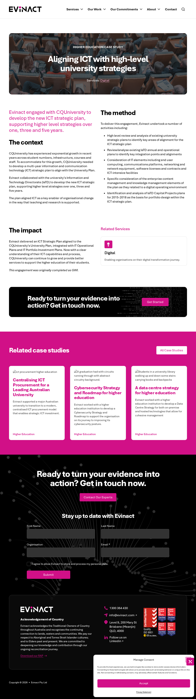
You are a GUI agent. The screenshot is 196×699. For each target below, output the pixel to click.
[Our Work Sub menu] (104, 9)
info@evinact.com (122, 615)
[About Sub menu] (159, 9)
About (151, 9)
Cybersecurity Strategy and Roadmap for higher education (97, 392)
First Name (34, 526)
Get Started (155, 302)
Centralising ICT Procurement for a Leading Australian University (31, 387)
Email (105, 544)
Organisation (35, 544)
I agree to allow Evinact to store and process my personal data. (70, 564)
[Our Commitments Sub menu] (141, 9)
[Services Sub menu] (81, 9)
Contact (171, 9)
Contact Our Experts (98, 497)
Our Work (94, 9)
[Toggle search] (183, 9)
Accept (143, 683)
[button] (188, 660)
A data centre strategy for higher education (157, 390)
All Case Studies (171, 350)
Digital (104, 80)
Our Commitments (124, 9)
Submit (48, 575)
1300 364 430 (118, 608)
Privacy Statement (143, 692)
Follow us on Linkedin (118, 639)
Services (72, 9)
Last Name (108, 526)
